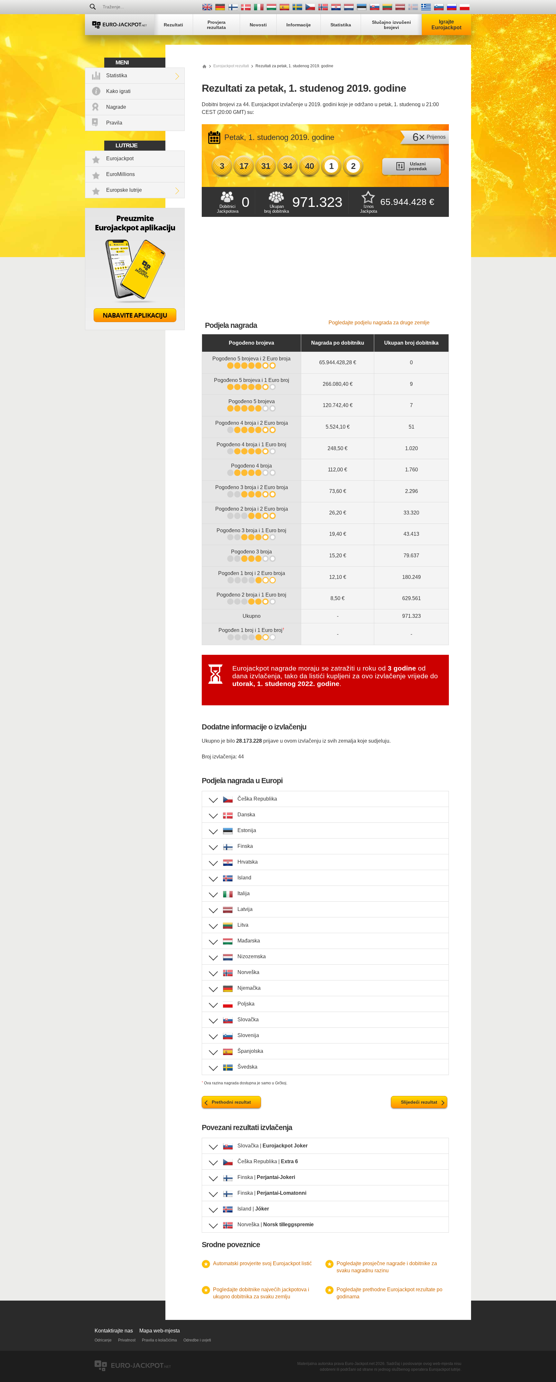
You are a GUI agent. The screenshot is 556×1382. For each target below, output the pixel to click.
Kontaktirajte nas (114, 1330)
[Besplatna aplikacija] (135, 328)
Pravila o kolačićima (159, 1340)
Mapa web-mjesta (159, 1330)
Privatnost (126, 1340)
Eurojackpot (120, 158)
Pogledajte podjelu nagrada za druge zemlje (379, 322)
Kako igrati (118, 91)
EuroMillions (120, 174)
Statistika (116, 75)
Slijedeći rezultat (419, 1102)
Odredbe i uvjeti (197, 1340)
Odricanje (103, 1340)
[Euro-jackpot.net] (204, 66)
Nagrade (116, 107)
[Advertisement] (325, 272)
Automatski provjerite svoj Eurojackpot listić (262, 1263)
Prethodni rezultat (231, 1102)
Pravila (114, 122)
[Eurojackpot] (119, 24)
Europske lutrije (124, 190)
